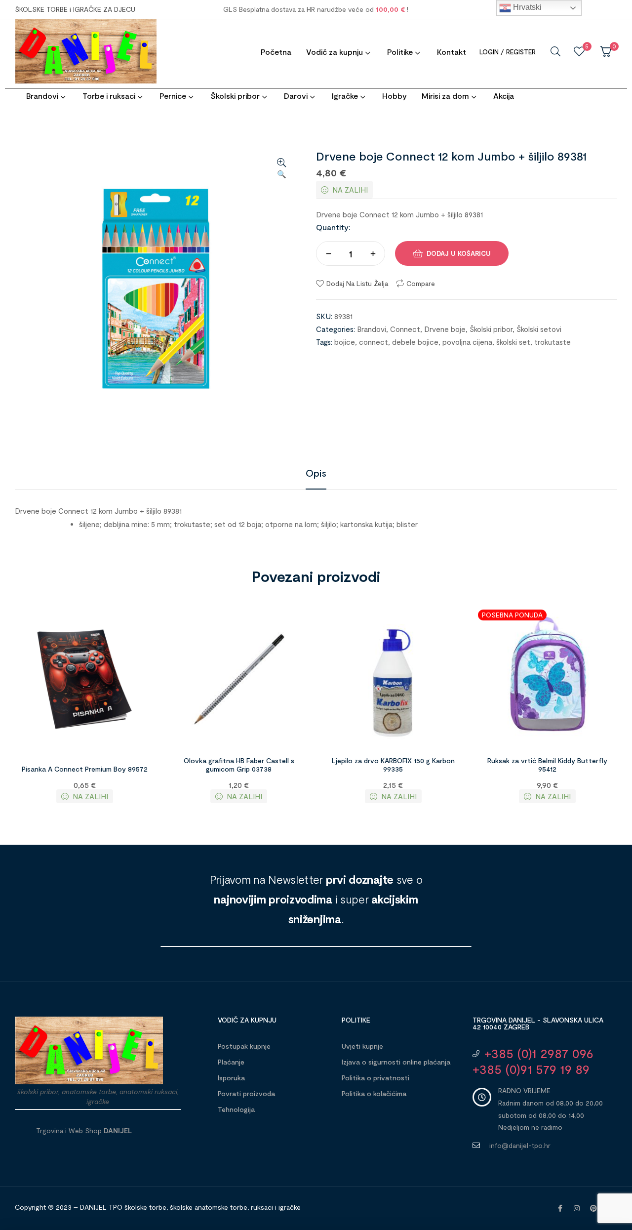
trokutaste (552, 341)
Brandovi (371, 329)
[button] (281, 169)
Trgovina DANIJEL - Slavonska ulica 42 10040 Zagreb (538, 1023)
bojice (344, 341)
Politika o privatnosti (375, 1077)
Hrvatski (526, 7)
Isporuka (231, 1077)
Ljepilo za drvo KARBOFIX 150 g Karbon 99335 (393, 764)
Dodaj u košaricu (459, 253)
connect (373, 341)
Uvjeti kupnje (362, 1046)
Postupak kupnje (244, 1046)
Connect (405, 329)
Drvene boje (445, 329)
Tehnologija (236, 1109)
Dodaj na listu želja (357, 283)
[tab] (316, 472)
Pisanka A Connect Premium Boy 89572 (85, 769)
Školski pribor (491, 329)
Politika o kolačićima (374, 1093)
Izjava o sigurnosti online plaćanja (396, 1062)
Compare (420, 283)
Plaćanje (231, 1062)
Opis (316, 473)
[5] (579, 51)
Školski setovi (538, 329)
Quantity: (333, 227)
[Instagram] (577, 1208)
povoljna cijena (467, 341)
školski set (513, 341)
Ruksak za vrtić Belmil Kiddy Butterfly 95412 (547, 764)
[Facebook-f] (560, 1208)
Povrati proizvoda (246, 1093)
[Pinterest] (593, 1208)
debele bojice (415, 341)
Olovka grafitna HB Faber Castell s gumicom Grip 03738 (239, 764)
